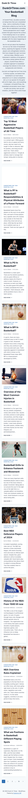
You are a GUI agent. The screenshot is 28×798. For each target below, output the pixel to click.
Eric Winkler (8, 134)
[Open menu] (24, 3)
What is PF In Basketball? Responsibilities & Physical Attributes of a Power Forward (14, 197)
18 (18, 781)
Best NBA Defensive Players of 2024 (13, 534)
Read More (8, 160)
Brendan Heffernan (10, 607)
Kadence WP (17, 793)
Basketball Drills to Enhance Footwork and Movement (14, 468)
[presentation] (14, 106)
